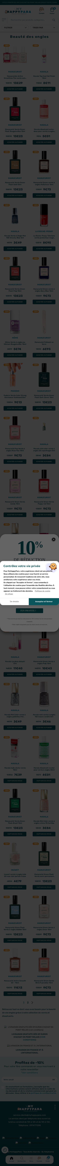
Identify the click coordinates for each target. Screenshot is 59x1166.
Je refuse (9, 594)
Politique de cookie (42, 591)
